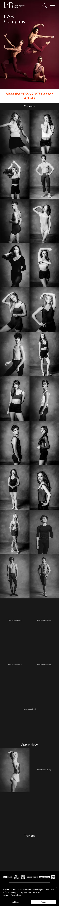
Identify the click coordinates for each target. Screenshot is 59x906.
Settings (15, 901)
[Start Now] (15, 132)
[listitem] (15, 132)
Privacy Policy (16, 895)
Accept (44, 901)
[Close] (55, 889)
